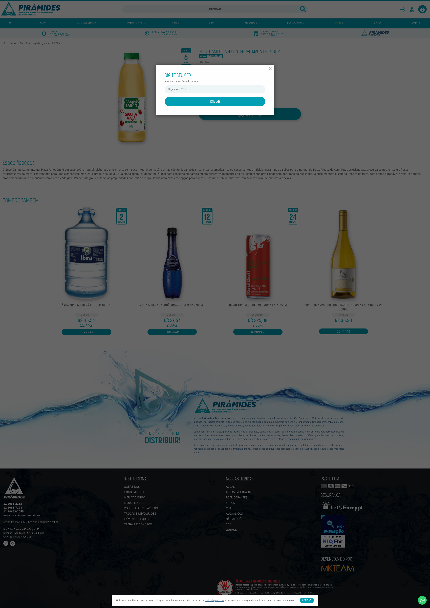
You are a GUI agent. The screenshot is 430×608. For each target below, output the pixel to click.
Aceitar (306, 600)
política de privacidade (214, 600)
